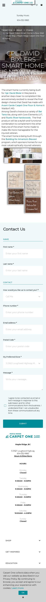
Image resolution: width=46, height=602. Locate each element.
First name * (8, 247)
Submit (23, 423)
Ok (23, 593)
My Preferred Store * (12, 357)
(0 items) (41, 5)
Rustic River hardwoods (18, 117)
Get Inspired (13, 552)
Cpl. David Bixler (13, 93)
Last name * (8, 264)
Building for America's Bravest (21, 139)
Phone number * (10, 306)
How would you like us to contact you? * (21, 290)
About (19, 30)
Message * (7, 373)
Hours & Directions (23, 456)
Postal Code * (9, 340)
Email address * (10, 323)
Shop (8, 540)
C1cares (29, 30)
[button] (32, 5)
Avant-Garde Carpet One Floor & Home (22, 105)
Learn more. (18, 588)
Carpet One (7, 30)
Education (11, 563)
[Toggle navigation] (3, 5)
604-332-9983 (23, 20)
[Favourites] (36, 5)
